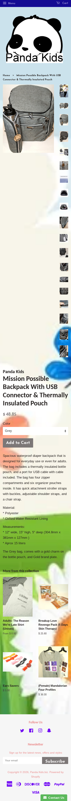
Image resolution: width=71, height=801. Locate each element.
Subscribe (55, 761)
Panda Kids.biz (39, 772)
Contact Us (55, 797)
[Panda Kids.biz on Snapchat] (49, 731)
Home (6, 75)
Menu (11, 3)
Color (6, 423)
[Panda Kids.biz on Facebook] (31, 731)
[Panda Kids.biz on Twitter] (22, 731)
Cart (64, 3)
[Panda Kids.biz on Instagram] (40, 731)
